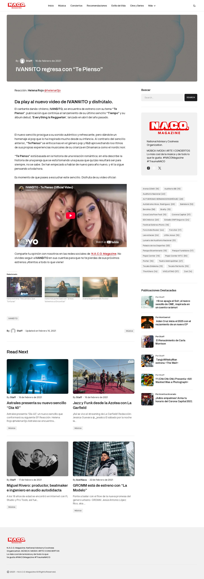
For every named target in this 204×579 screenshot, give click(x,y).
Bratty (165, 209)
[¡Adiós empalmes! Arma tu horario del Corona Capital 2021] (147, 399)
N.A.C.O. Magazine (103, 254)
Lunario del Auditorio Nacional (159, 240)
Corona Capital (181, 214)
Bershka (149, 209)
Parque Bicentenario (155, 250)
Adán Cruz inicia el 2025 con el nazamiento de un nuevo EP (173, 323)
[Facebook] (154, 168)
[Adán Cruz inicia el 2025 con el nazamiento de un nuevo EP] (147, 322)
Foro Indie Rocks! (153, 230)
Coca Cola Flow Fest (155, 214)
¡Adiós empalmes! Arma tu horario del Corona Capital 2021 (173, 400)
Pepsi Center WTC (176, 255)
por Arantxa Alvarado (165, 394)
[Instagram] (148, 168)
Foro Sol (175, 230)
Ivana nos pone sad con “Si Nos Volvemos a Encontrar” (59, 300)
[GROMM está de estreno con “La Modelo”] (104, 458)
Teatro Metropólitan (171, 261)
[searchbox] (162, 97)
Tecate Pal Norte (178, 266)
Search (191, 97)
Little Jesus (172, 235)
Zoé (188, 271)
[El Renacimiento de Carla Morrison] (147, 341)
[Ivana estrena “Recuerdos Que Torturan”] (24, 287)
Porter (148, 261)
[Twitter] (159, 168)
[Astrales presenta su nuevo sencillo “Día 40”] (37, 376)
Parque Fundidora (183, 250)
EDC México (151, 219)
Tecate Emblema (153, 266)
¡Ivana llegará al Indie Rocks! (96, 298)
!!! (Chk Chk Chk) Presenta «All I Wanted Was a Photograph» (173, 380)
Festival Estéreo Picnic (156, 224)
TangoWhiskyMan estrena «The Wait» (167, 361)
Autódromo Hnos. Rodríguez (159, 204)
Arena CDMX (151, 188)
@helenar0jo (52, 90)
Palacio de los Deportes (156, 245)
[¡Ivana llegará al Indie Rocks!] (100, 287)
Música (129, 330)
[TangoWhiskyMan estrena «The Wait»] (147, 361)
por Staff (159, 336)
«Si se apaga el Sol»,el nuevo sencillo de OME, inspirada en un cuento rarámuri (172, 304)
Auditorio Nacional (154, 194)
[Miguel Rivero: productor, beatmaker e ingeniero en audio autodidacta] (37, 458)
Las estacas (151, 235)
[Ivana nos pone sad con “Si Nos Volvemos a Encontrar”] (62, 287)
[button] (194, 5)
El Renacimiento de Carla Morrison (170, 342)
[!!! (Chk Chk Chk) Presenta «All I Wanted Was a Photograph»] (147, 380)
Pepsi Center (151, 255)
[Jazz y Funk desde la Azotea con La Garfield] (104, 376)
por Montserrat (162, 317)
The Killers (150, 271)
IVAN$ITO (12, 318)
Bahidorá (186, 204)
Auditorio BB (172, 188)
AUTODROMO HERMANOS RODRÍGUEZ (163, 199)
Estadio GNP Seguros (176, 219)
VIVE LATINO (171, 271)
